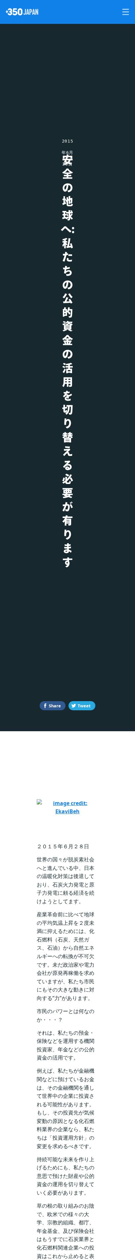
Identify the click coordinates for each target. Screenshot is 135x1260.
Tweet (84, 706)
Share (55, 706)
